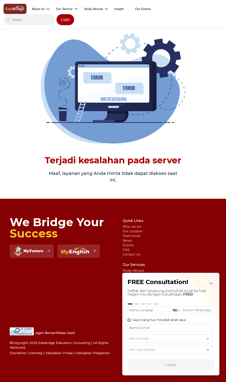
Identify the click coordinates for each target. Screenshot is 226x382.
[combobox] (176, 310)
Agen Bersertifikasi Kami (55, 333)
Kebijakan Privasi (59, 353)
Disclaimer (18, 353)
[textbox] (170, 338)
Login (65, 19)
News (127, 241)
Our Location (133, 231)
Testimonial (131, 236)
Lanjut (171, 365)
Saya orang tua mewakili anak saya (159, 320)
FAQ (126, 250)
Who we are (132, 227)
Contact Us (131, 254)
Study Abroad (133, 271)
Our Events (143, 9)
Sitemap (36, 353)
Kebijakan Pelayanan (93, 353)
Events (128, 245)
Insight (119, 9)
